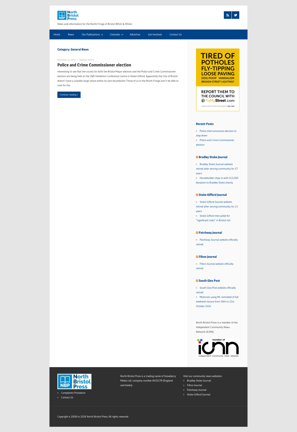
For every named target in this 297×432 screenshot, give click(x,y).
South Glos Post (209, 280)
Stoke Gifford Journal (213, 195)
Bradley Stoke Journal (213, 157)
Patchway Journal (210, 232)
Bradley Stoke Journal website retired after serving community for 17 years (217, 168)
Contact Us (176, 34)
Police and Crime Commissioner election (94, 64)
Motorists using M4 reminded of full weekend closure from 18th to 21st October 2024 (217, 301)
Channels (115, 34)
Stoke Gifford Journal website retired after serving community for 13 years (217, 206)
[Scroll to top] (292, 427)
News (71, 34)
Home (57, 34)
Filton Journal (208, 257)
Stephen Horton (86, 59)
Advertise (135, 34)
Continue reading (68, 94)
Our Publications (91, 34)
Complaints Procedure (73, 392)
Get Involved (155, 34)
